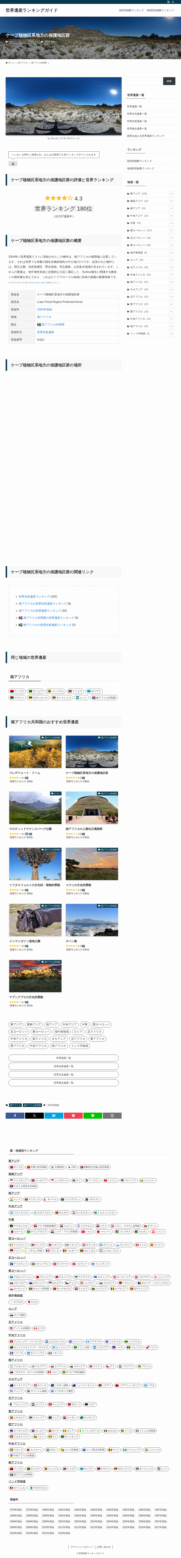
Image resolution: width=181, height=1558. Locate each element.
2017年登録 (161, 1527)
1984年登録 (112, 1509)
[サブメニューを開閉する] (171, 193)
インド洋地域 (139, 333)
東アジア (138, 193)
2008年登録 (16, 1527)
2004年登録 (49, 41)
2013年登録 (96, 1527)
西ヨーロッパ (141, 230)
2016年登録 (144, 1527)
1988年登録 (16, 1515)
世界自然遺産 (45, 332)
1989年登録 (32, 1515)
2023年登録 (64, 1533)
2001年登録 (64, 1521)
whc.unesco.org (37, 283)
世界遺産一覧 (134, 106)
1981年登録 (64, 1509)
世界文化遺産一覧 (137, 113)
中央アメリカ (140, 274)
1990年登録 (48, 1515)
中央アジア (139, 215)
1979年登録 (32, 1509)
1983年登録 (96, 1509)
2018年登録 (16, 1533)
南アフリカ (15, 42)
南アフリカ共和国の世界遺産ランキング (48, 617)
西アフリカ (139, 311)
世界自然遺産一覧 (137, 121)
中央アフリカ (140, 318)
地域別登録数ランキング (140, 168)
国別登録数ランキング (139, 161)
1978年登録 (16, 1509)
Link (77, 138)
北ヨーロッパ (140, 237)
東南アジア (139, 201)
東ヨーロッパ (140, 245)
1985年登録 (128, 1509)
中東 (135, 223)
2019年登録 (32, 1533)
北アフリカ (139, 296)
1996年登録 (144, 1515)
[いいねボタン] (12, 163)
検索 (169, 81)
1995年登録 (128, 1515)
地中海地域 (138, 252)
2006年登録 (144, 1521)
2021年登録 (48, 1533)
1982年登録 (80, 1509)
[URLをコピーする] (112, 1116)
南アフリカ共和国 (31, 42)
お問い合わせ (104, 1547)
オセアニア (139, 289)
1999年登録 (32, 1521)
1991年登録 (64, 1515)
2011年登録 (64, 1527)
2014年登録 (112, 1527)
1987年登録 (161, 1509)
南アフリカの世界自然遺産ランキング (43, 603)
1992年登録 (80, 1515)
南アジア (138, 208)
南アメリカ (139, 282)
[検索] (173, 2)
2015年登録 (128, 1527)
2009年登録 (32, 1527)
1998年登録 (16, 1521)
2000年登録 (48, 1521)
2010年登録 (48, 1527)
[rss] (168, 2)
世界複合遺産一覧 (137, 128)
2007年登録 (161, 1521)
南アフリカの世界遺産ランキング (40, 610)
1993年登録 (96, 1515)
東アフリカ (139, 304)
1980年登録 (48, 1509)
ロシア (136, 259)
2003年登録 (96, 1521)
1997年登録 (161, 1515)
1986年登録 (144, 1509)
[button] (15, 1116)
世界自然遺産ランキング (34, 596)
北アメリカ (139, 267)
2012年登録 (80, 1527)
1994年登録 (112, 1515)
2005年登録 (128, 1521)
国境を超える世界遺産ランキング (145, 135)
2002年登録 (80, 1521)
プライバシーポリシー (81, 1547)
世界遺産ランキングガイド (32, 10)
